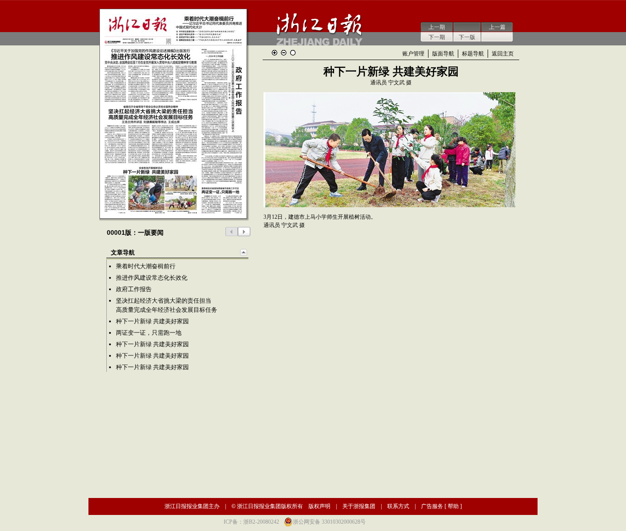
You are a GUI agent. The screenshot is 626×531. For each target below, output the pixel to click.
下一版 (467, 37)
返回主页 (503, 53)
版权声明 (319, 506)
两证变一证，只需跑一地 (148, 332)
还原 (293, 52)
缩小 (283, 52)
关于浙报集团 (358, 506)
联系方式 (398, 506)
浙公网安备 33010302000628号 (329, 522)
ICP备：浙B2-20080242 (251, 522)
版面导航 (443, 53)
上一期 (436, 27)
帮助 (453, 506)
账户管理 (413, 53)
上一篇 (497, 27)
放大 (274, 52)
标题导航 (473, 53)
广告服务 (432, 506)
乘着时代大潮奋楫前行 (146, 266)
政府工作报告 (134, 289)
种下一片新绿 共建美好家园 (152, 321)
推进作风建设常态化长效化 (151, 277)
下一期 (436, 37)
